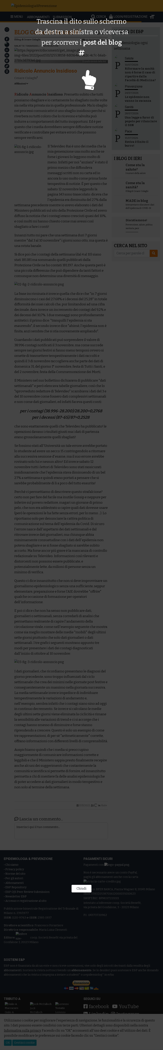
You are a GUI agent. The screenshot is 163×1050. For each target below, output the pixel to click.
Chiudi (81, 888)
